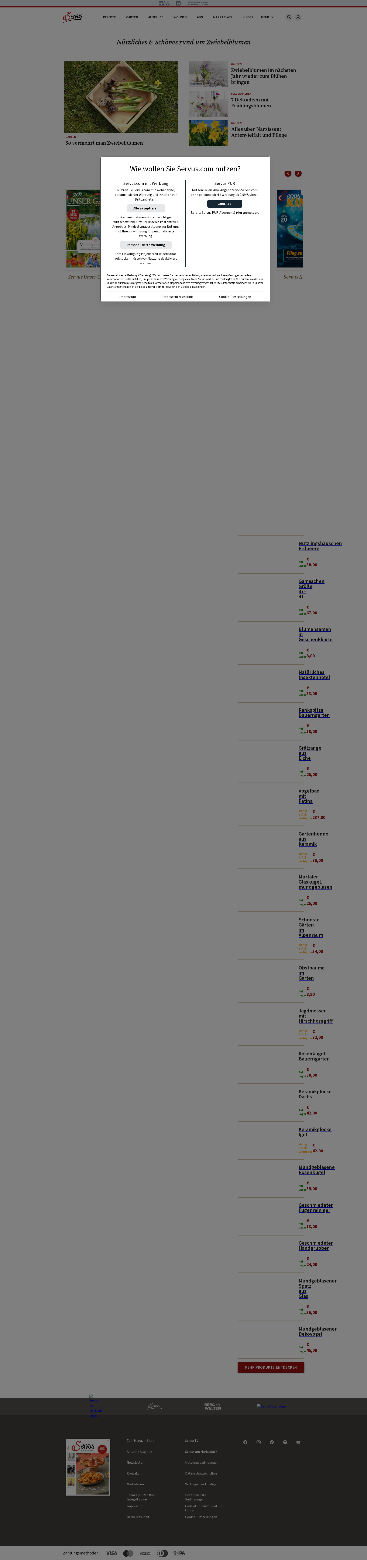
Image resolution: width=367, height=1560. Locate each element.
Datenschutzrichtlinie (177, 297)
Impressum (127, 297)
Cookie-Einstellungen (235, 297)
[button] (224, 204)
